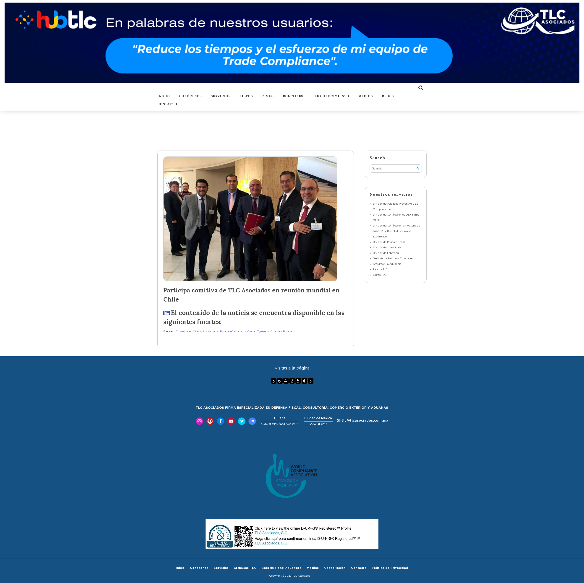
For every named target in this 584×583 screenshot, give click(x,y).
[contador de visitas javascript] (292, 381)
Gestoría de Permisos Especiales (393, 258)
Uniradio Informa (205, 331)
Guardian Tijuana (281, 331)
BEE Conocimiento (330, 96)
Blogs (388, 96)
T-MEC (268, 96)
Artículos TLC (245, 568)
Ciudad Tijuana (257, 331)
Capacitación (335, 568)
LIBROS (246, 96)
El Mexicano (183, 331)
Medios (365, 96)
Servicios (220, 96)
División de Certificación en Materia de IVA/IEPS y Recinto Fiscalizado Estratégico (396, 231)
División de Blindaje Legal (389, 242)
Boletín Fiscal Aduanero (282, 568)
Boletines (293, 96)
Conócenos (190, 96)
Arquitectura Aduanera (387, 263)
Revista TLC (380, 269)
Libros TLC (379, 274)
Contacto (167, 104)
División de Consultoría (387, 247)
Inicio (163, 96)
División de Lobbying (386, 253)
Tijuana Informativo (231, 331)
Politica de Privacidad (390, 568)
